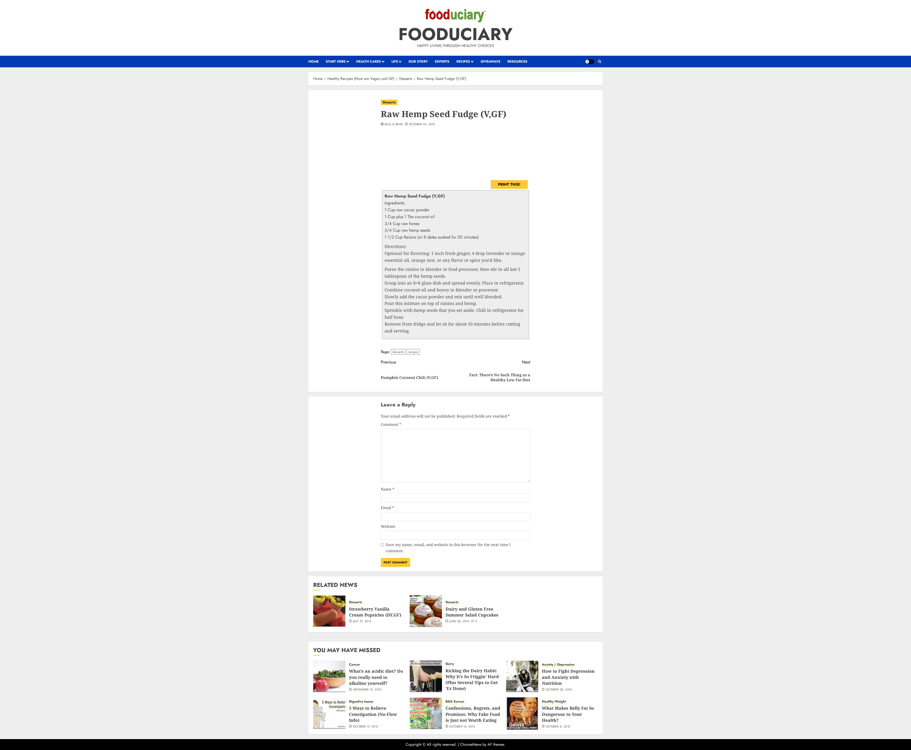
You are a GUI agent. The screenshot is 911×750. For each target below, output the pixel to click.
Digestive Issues (361, 701)
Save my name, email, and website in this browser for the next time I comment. (448, 547)
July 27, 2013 (362, 621)
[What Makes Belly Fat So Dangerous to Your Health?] (522, 713)
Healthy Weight (554, 701)
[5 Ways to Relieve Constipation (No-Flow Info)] (329, 713)
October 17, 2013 (365, 727)
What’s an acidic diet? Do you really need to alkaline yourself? (376, 677)
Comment (391, 424)
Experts (442, 61)
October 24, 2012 (422, 124)
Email (387, 507)
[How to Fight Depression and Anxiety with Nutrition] (522, 676)
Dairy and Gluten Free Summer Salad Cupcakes (472, 612)
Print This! (509, 184)
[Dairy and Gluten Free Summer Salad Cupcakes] (426, 611)
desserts (398, 352)
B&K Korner (455, 701)
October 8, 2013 (558, 727)
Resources (517, 61)
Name (387, 489)
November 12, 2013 (367, 690)
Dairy (450, 664)
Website (388, 526)
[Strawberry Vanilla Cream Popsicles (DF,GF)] (329, 611)
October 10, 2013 (462, 727)
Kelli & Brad (394, 124)
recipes (413, 352)
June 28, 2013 (459, 621)
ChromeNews (470, 744)
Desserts (389, 102)
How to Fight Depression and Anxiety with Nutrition (568, 677)
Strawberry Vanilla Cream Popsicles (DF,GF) (375, 612)
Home (313, 61)
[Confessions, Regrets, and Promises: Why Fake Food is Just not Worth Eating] (426, 713)
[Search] (600, 61)
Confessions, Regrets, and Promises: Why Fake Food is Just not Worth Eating (473, 714)
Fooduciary (455, 34)
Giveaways (490, 61)
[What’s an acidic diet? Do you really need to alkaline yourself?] (329, 676)
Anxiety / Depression (558, 664)
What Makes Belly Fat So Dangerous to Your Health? (568, 714)
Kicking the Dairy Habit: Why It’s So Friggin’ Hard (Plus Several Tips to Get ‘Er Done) (472, 679)
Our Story (418, 61)
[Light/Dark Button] (589, 61)
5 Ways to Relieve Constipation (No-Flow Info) (373, 714)
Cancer (354, 664)
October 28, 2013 (559, 690)
